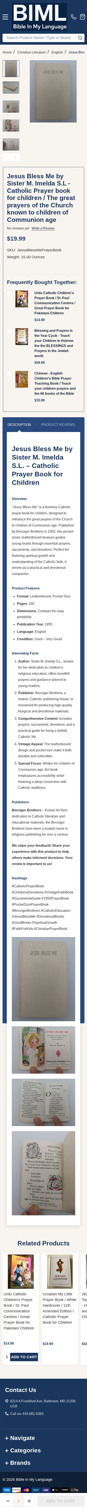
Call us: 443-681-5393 (27, 1414)
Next (15, 157)
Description (19, 425)
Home (7, 52)
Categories (25, 1450)
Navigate (22, 1438)
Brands (20, 1463)
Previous (7, 157)
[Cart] (82, 16)
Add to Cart (60, 1501)
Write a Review (43, 228)
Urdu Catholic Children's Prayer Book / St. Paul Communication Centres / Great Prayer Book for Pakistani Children (54, 303)
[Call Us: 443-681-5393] (74, 16)
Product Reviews (58, 425)
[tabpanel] (20, 1309)
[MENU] (5, 17)
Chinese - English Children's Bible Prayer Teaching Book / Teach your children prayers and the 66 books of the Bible (55, 383)
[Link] (39, 17)
